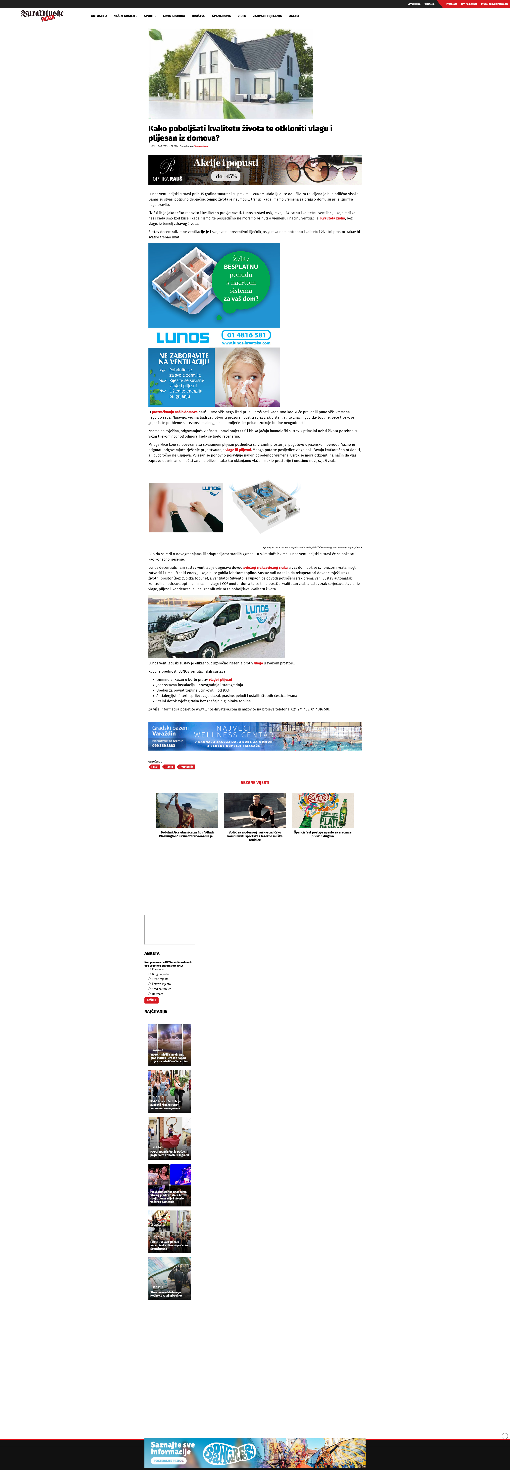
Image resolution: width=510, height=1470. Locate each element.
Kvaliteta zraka (332, 218)
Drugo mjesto (160, 974)
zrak (155, 767)
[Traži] (433, 16)
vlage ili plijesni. (239, 450)
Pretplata (451, 4)
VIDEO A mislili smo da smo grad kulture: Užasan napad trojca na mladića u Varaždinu (169, 1058)
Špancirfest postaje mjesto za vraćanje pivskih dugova (322, 834)
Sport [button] (149, 16)
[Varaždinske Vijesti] (42, 15)
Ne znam (157, 994)
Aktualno (99, 16)
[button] (151, 817)
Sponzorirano (201, 146)
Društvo (198, 16)
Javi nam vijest (469, 4)
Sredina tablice (161, 989)
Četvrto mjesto (161, 984)
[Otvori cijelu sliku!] (230, 73)
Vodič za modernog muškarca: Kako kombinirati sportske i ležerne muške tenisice (254, 836)
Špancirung (221, 16)
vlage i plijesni (220, 679)
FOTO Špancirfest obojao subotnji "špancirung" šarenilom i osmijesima (166, 1105)
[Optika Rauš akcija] (255, 169)
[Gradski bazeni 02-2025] (255, 736)
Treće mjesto (160, 979)
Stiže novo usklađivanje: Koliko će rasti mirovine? (166, 1294)
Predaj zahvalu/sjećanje (494, 4)
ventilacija (187, 767)
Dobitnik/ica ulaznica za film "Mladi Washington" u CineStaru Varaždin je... (187, 834)
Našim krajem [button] (124, 16)
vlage (259, 663)
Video (242, 16)
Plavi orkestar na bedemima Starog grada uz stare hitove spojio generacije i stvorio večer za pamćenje (168, 1197)
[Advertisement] (255, 883)
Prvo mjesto (159, 969)
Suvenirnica (414, 4)
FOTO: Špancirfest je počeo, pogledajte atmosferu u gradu (169, 1153)
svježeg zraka (254, 567)
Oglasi (294, 16)
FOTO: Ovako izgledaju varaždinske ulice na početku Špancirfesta (169, 1246)
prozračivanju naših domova (175, 412)
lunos (170, 767)
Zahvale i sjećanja (267, 16)
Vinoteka (429, 4)
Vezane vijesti (255, 782)
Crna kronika (174, 16)
